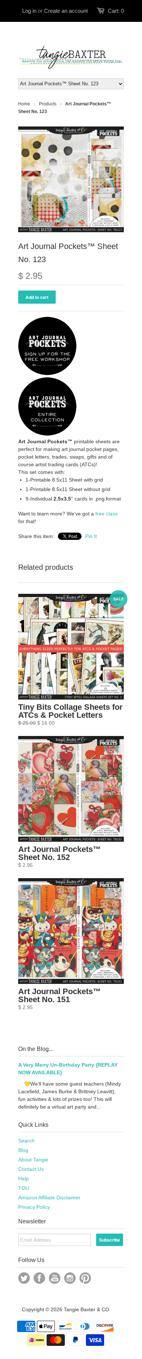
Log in (29, 11)
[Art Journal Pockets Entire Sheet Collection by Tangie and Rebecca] (47, 434)
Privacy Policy (34, 1207)
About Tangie (33, 1160)
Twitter (24, 1278)
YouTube (54, 1278)
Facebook (39, 1278)
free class (106, 514)
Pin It (91, 536)
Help (23, 1178)
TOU (23, 1188)
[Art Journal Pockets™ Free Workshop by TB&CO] (47, 373)
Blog (23, 1150)
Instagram (70, 1278)
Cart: (116, 11)
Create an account (66, 11)
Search (26, 1141)
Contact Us (31, 1169)
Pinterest (85, 1278)
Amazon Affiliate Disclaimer (49, 1197)
